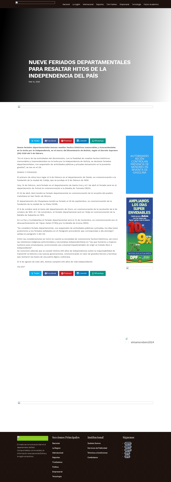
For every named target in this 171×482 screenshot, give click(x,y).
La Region (56, 448)
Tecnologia (57, 476)
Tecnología (136, 5)
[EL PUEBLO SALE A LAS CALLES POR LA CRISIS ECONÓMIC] (139, 371)
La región (76, 5)
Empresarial (124, 5)
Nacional (66, 5)
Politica (55, 467)
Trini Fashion (112, 5)
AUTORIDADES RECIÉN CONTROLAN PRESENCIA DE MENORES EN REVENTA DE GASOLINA (139, 164)
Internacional (88, 5)
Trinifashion (57, 462)
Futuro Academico (151, 5)
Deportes (100, 5)
